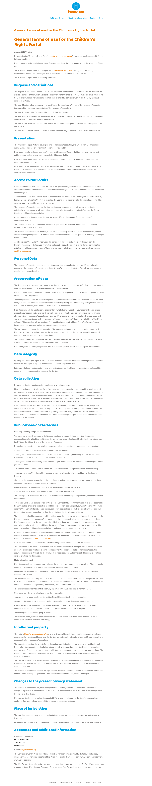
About (63, 782)
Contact (70, 782)
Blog (101, 18)
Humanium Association (63, 70)
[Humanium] (76, 8)
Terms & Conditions (82, 782)
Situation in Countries (77, 18)
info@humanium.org (22, 251)
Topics (93, 18)
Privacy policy (96, 782)
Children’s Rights (57, 18)
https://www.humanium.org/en (60, 56)
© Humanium (55, 782)
